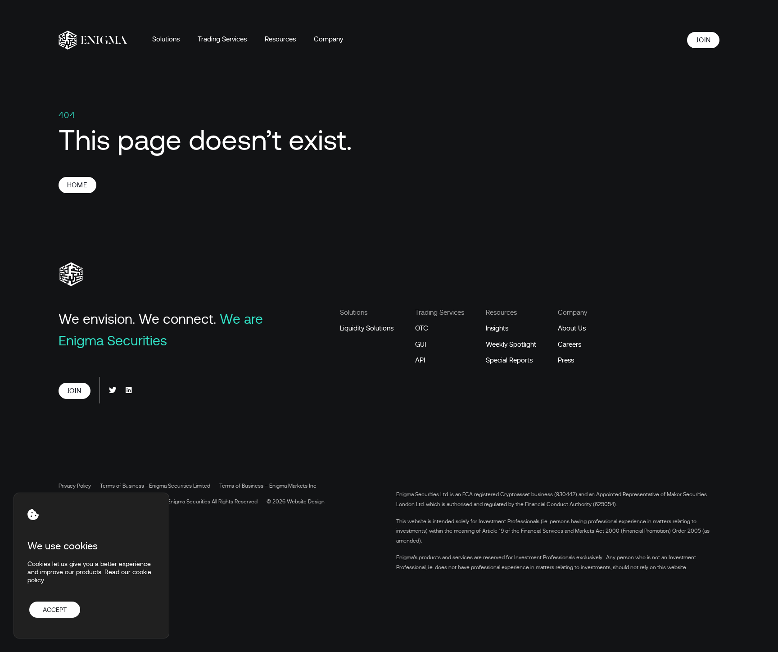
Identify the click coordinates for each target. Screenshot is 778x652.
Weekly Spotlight (511, 344)
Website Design (306, 501)
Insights (497, 328)
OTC (421, 328)
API (420, 360)
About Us (572, 328)
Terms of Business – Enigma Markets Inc (268, 486)
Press (566, 360)
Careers (569, 344)
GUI (420, 344)
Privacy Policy (75, 486)
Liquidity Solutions (367, 328)
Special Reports (509, 360)
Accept (55, 609)
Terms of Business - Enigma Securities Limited (155, 486)
